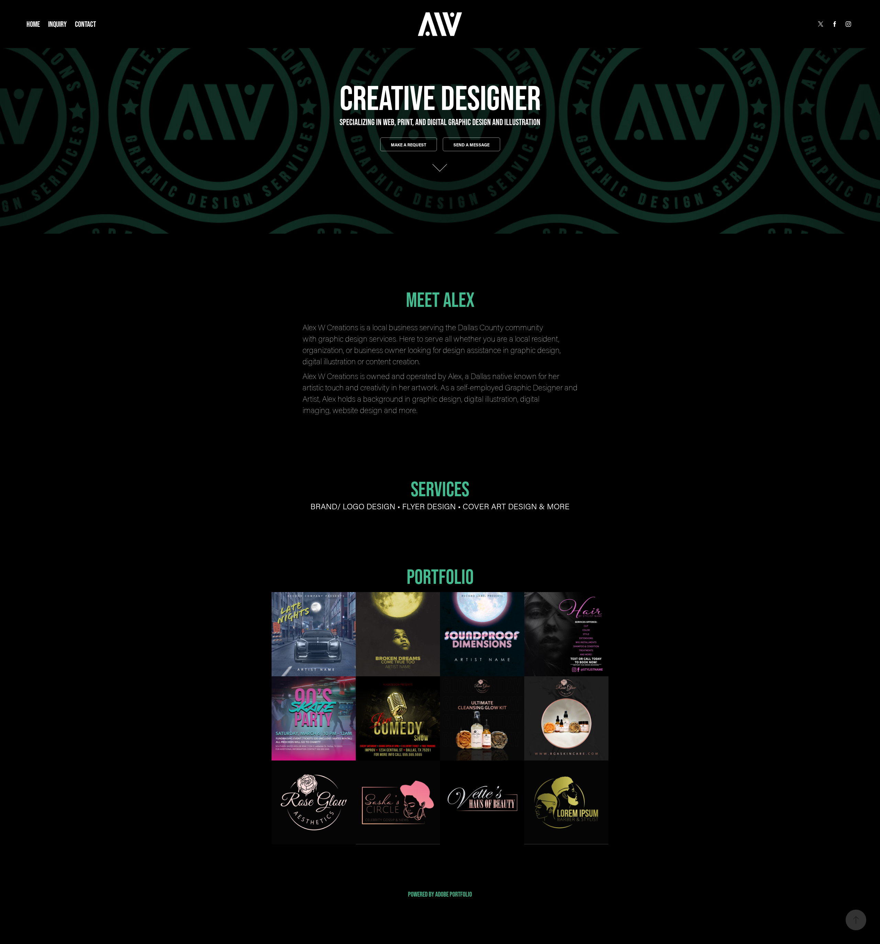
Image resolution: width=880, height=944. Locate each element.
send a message (471, 144)
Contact (85, 24)
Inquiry (57, 24)
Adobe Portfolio (453, 894)
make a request (408, 144)
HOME (33, 24)
